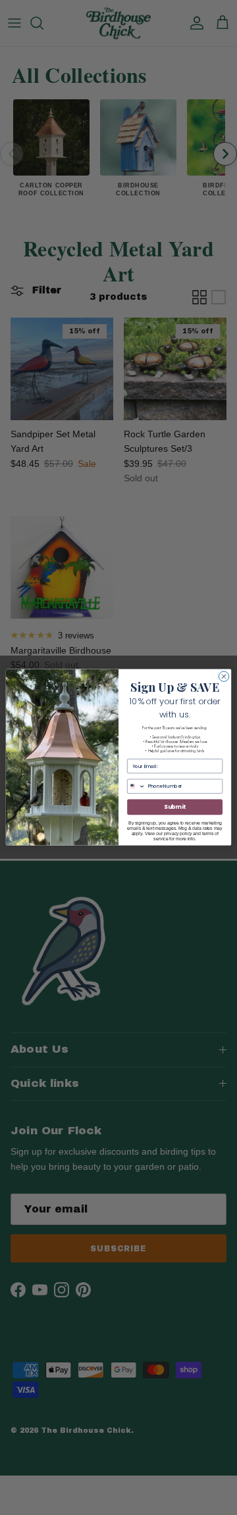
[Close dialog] (223, 676)
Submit (175, 807)
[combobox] (136, 787)
